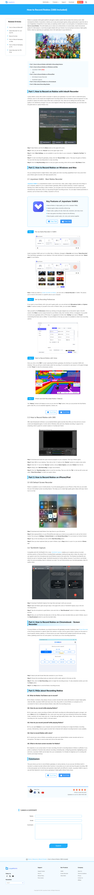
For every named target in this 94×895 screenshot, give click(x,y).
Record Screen (43, 859)
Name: (31, 816)
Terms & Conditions (82, 873)
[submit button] (22, 882)
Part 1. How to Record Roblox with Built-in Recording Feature (46, 64)
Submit (58, 846)
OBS (33, 72)
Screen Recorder (83, 629)
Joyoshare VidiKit (36, 69)
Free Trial (54, 221)
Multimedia (46, 2)
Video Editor (63, 875)
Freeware (55, 2)
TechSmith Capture (37, 79)
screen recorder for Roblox (49, 292)
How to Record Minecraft (15, 27)
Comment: (30, 825)
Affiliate (79, 880)
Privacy (79, 875)
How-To (39, 873)
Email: (31, 820)
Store (81, 2)
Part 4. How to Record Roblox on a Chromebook (43, 81)
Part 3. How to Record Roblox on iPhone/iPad (42, 74)
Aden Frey (36, 789)
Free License (40, 877)
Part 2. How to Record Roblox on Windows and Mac (44, 67)
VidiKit (61, 871)
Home (29, 859)
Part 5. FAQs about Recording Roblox (40, 84)
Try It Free (53, 412)
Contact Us (80, 877)
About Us (80, 871)
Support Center (41, 871)
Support (64, 2)
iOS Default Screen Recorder (39, 77)
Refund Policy (41, 875)
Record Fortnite (13, 36)
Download (71, 2)
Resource (35, 859)
